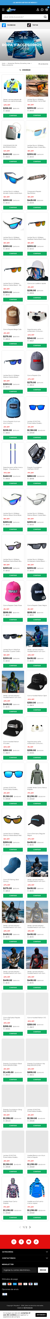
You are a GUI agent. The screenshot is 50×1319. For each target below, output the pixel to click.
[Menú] (3, 10)
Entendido (41, 1315)
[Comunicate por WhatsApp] (42, 10)
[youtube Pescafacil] (28, 1241)
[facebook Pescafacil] (21, 1241)
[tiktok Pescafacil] (36, 1241)
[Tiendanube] (25, 1308)
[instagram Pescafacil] (13, 1241)
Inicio (3, 63)
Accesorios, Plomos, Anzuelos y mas (19, 63)
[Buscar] (45, 17)
